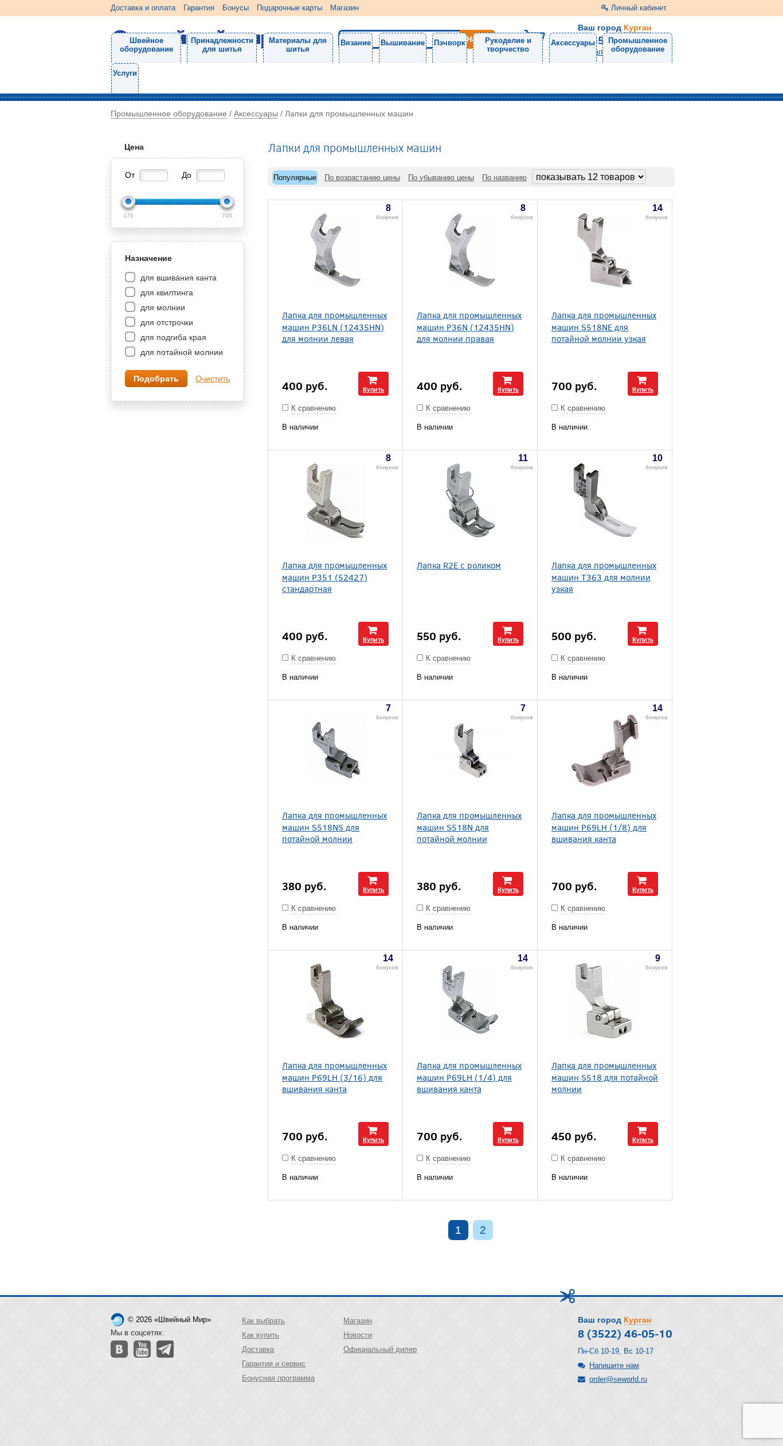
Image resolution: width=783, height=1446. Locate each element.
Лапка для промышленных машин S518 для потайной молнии (604, 1076)
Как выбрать (263, 1320)
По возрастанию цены (362, 177)
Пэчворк (449, 42)
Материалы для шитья (298, 44)
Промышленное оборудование (637, 44)
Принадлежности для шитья (222, 44)
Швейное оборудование (146, 44)
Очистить (212, 378)
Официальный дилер (380, 1349)
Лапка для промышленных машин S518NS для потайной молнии (334, 826)
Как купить (260, 1335)
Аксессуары (573, 42)
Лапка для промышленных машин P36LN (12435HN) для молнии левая (334, 326)
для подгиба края (172, 337)
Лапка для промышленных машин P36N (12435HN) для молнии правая (469, 326)
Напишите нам (614, 1365)
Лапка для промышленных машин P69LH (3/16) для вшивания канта (334, 1076)
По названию (504, 177)
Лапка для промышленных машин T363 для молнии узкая (603, 576)
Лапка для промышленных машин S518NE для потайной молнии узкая (603, 326)
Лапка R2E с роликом (459, 565)
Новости (357, 1335)
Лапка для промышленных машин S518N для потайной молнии (469, 826)
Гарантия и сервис (274, 1363)
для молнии (161, 307)
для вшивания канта (177, 277)
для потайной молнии (180, 352)
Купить (373, 389)
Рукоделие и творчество (508, 44)
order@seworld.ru (618, 1379)
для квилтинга (165, 292)
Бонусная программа (278, 1378)
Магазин (344, 7)
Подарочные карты (289, 7)
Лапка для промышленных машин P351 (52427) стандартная (334, 576)
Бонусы (235, 7)
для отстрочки (165, 322)
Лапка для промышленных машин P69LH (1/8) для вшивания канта (603, 826)
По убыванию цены (441, 177)
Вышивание (403, 42)
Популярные (294, 177)
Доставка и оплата (143, 7)
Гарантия (198, 7)
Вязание (355, 42)
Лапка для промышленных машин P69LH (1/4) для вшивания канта (469, 1076)
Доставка (258, 1349)
